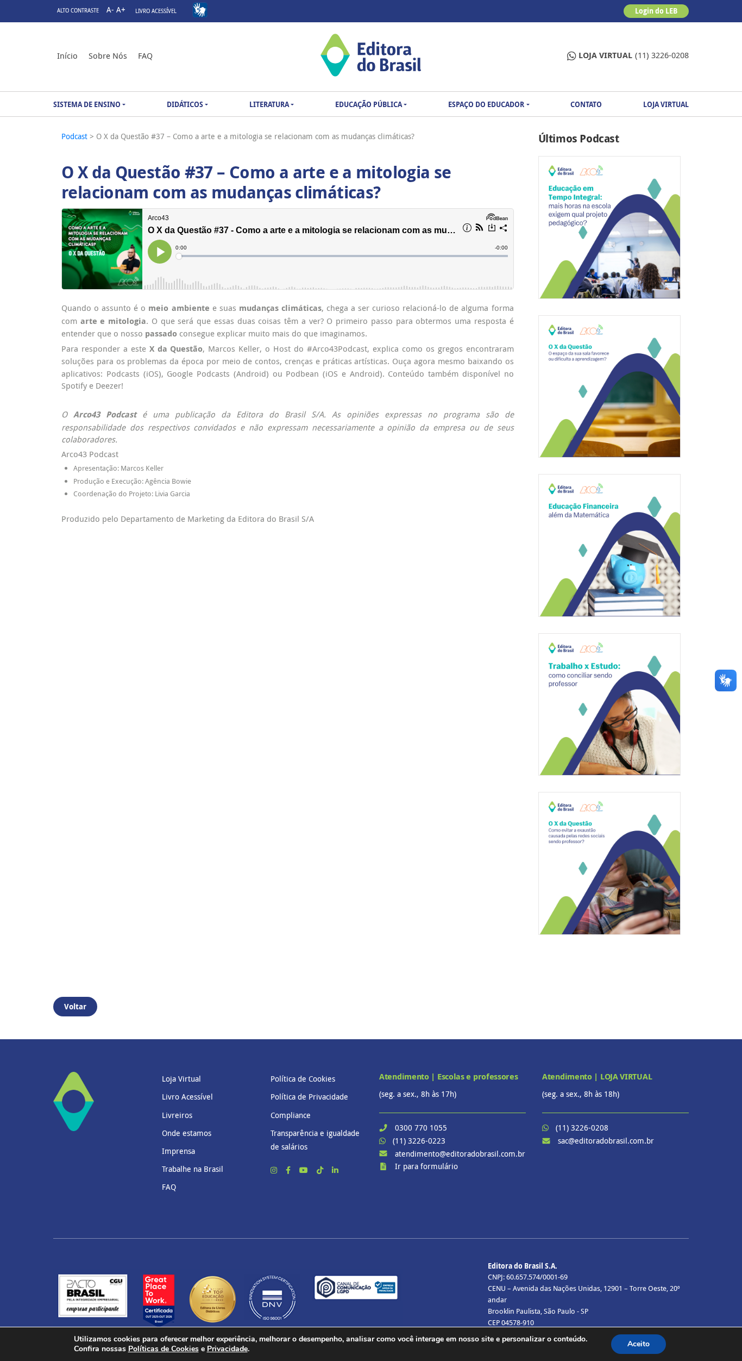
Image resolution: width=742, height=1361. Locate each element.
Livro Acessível (156, 11)
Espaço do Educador (486, 104)
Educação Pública (368, 104)
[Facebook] (289, 1170)
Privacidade (227, 1349)
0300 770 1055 (421, 1127)
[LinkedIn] (335, 1170)
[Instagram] (275, 1170)
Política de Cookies (303, 1078)
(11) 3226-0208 (633, 55)
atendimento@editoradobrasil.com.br (460, 1153)
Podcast (75, 136)
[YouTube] (304, 1170)
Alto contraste (78, 10)
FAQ (145, 55)
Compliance (291, 1115)
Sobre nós (108, 55)
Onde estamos (186, 1133)
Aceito (638, 1344)
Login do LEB (656, 11)
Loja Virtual (666, 104)
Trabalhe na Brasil (192, 1169)
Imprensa (178, 1151)
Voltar (75, 1006)
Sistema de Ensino (87, 104)
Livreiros (177, 1115)
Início (67, 55)
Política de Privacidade (309, 1096)
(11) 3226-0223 (419, 1140)
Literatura (269, 104)
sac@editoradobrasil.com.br (606, 1140)
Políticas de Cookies (163, 1349)
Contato (586, 104)
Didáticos (185, 104)
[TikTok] (321, 1170)
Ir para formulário (426, 1166)
